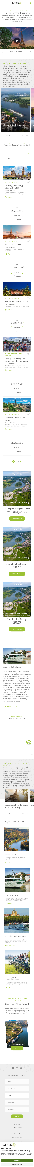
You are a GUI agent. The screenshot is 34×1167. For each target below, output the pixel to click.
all (18, 461)
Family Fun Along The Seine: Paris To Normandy (16, 359)
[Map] (17, 742)
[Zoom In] (32, 754)
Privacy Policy (17, 1133)
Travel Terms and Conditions (17, 1141)
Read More (8, 863)
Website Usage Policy (17, 1137)
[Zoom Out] (32, 757)
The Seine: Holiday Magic (16, 301)
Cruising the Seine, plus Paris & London (15, 186)
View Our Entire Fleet (9, 706)
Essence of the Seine (14, 244)
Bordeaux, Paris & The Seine (15, 418)
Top (2, 52)
